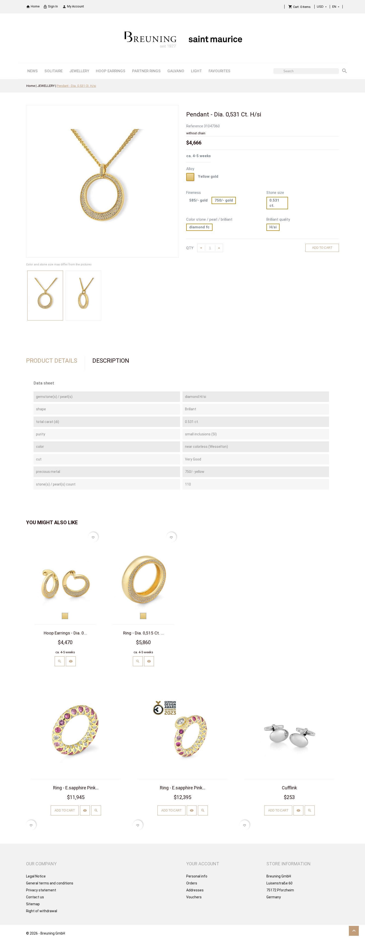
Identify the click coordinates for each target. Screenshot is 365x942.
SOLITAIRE (53, 71)
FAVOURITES (219, 71)
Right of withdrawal (41, 911)
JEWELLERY (79, 71)
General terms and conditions (49, 883)
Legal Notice (36, 876)
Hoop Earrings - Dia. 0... (65, 632)
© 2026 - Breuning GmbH (45, 933)
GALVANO (175, 71)
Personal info (196, 876)
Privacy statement (41, 890)
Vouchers (194, 897)
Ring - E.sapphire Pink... (76, 787)
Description (110, 360)
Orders (191, 883)
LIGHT (196, 71)
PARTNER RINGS (146, 71)
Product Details (51, 360)
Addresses (195, 890)
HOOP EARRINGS (110, 71)
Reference (194, 126)
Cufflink (289, 787)
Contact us (35, 897)
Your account (202, 863)
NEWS (32, 71)
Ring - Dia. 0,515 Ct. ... (143, 632)
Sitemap (33, 904)
